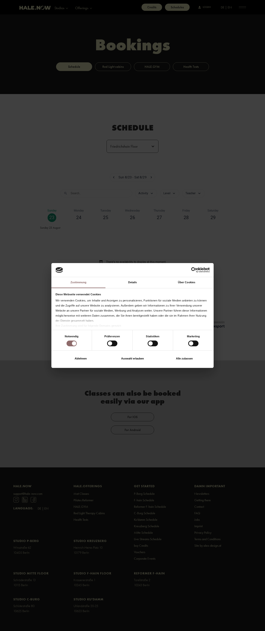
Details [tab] (132, 282)
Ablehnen (81, 358)
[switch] (112, 343)
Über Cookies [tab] (186, 282)
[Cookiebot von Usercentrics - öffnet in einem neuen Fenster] (194, 270)
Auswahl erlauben (132, 358)
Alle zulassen (184, 358)
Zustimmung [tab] (78, 282)
